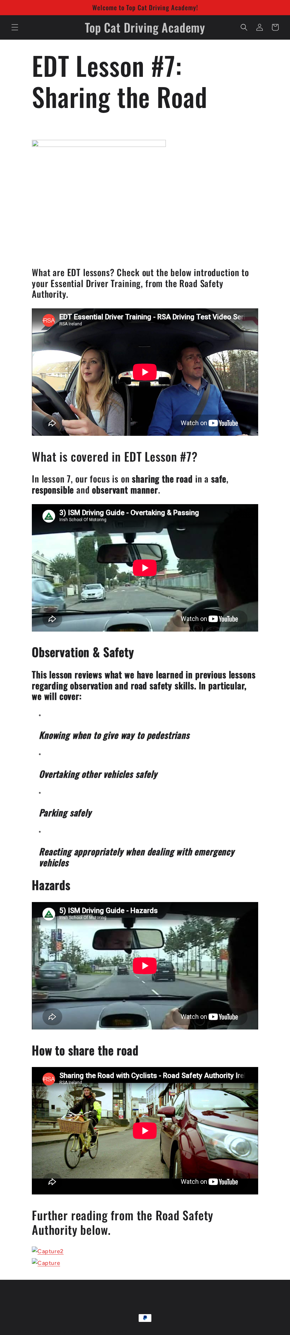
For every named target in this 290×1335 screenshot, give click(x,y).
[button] (15, 27)
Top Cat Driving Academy (60, 1331)
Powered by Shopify (107, 1331)
